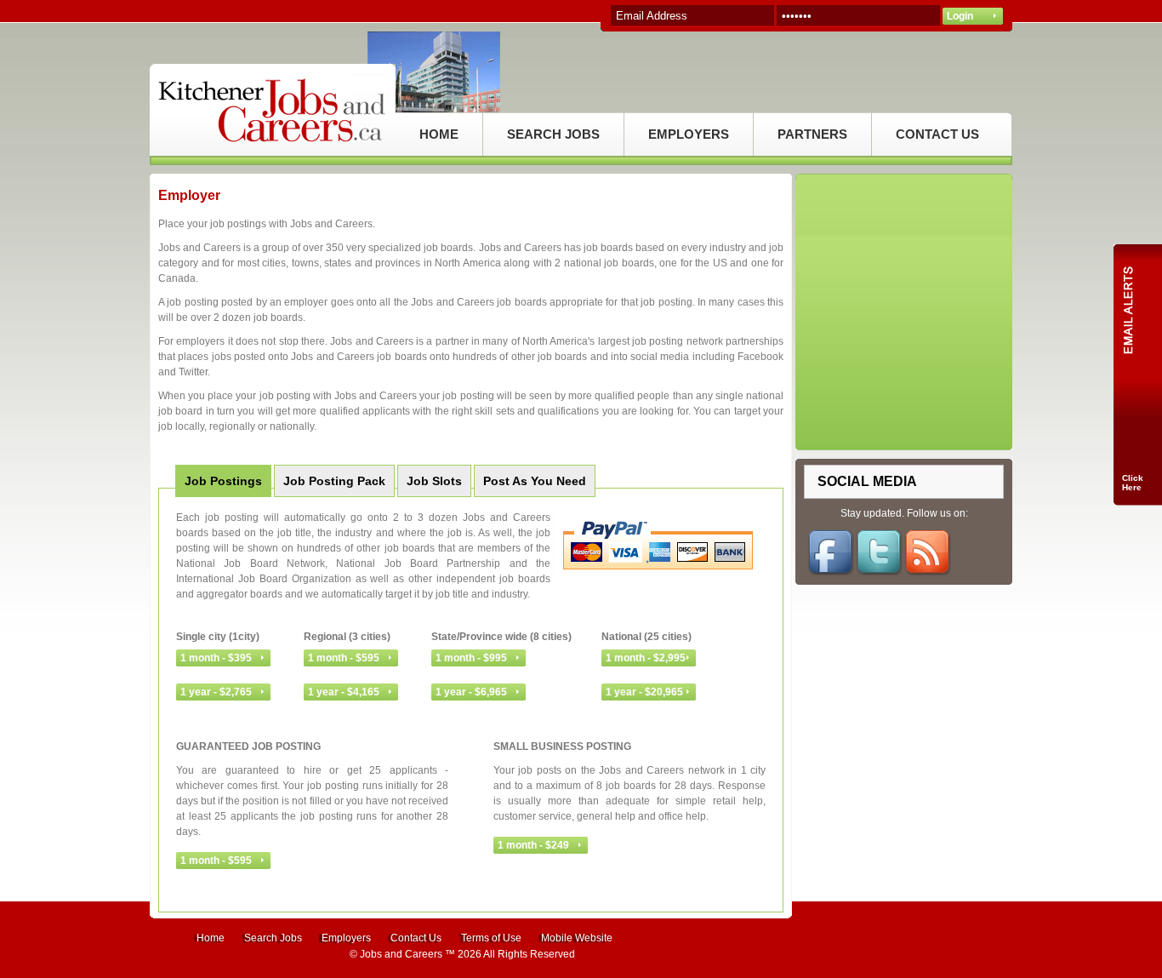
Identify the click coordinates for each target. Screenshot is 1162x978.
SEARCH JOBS (553, 134)
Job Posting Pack (334, 481)
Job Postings (223, 481)
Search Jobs (273, 938)
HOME (439, 134)
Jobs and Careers (401, 954)
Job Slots (434, 481)
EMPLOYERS (688, 134)
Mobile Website (576, 938)
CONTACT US (937, 134)
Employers (346, 938)
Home (211, 938)
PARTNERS (812, 134)
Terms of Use (491, 938)
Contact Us (415, 938)
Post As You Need (534, 481)
